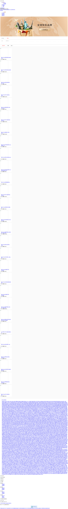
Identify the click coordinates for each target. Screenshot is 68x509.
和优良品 (41, 428)
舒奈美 (58, 428)
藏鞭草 (19, 452)
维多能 (10, 459)
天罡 (6, 418)
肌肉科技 (27, 406)
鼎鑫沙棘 (30, 419)
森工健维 (36, 454)
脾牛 (54, 429)
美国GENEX (3, 441)
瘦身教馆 (42, 401)
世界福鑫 (37, 453)
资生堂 (55, 415)
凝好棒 (38, 425)
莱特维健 (53, 425)
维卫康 (59, 455)
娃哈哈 (17, 449)
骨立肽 (32, 448)
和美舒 (8, 418)
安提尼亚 (9, 420)
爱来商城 (2, 38)
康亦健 (39, 430)
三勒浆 (6, 440)
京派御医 (19, 445)
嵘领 (50, 444)
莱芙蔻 (43, 423)
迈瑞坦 (60, 443)
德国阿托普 (65, 455)
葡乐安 (64, 441)
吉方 (35, 440)
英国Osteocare (30, 409)
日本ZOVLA (25, 425)
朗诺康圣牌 (24, 416)
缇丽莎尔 (45, 423)
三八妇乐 (60, 415)
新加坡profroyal (37, 452)
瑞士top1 (14, 459)
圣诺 (45, 436)
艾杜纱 (53, 411)
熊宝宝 (40, 406)
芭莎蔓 (6, 436)
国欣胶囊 (27, 440)
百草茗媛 (46, 435)
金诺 (36, 443)
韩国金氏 (35, 404)
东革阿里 (65, 449)
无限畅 (66, 430)
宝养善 (63, 453)
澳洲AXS (65, 426)
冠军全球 (8, 428)
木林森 (3, 443)
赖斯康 (4, 455)
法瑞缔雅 (47, 430)
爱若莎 (31, 420)
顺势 (26, 457)
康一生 (13, 421)
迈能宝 (20, 457)
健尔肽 (51, 430)
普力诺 (19, 407)
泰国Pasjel (31, 410)
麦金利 (7, 406)
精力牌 (47, 446)
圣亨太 (62, 446)
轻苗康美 (46, 420)
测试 (59, 435)
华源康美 (49, 421)
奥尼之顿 (54, 450)
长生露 (5, 428)
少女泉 (11, 444)
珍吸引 (42, 453)
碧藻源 (31, 426)
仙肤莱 (24, 404)
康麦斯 (29, 406)
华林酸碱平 (48, 419)
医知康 (47, 421)
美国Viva (10, 450)
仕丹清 (24, 455)
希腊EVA (49, 428)
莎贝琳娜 (9, 434)
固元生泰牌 (17, 439)
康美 (56, 429)
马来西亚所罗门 (61, 450)
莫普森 (34, 433)
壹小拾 (21, 435)
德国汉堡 (14, 438)
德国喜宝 (43, 418)
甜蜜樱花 (44, 415)
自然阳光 (44, 440)
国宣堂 (53, 445)
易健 (17, 410)
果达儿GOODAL (47, 414)
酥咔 (26, 429)
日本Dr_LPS (22, 457)
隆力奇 (51, 406)
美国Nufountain (65, 412)
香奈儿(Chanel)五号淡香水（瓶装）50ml (6, 257)
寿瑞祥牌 (51, 416)
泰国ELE (3, 410)
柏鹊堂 (35, 453)
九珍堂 (58, 423)
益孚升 (53, 429)
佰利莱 (51, 404)
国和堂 (64, 434)
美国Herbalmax (22, 423)
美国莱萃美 (57, 406)
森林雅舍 (58, 405)
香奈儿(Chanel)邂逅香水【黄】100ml (5, 132)
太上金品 (24, 414)
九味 (30, 448)
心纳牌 (47, 455)
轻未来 (49, 441)
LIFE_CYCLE (19, 426)
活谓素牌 (10, 443)
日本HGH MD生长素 (64, 438)
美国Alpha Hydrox (20, 414)
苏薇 (11, 410)
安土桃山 (18, 455)
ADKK (55, 434)
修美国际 (32, 443)
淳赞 (48, 444)
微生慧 (18, 443)
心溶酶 (42, 446)
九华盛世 (24, 420)
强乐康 (16, 436)
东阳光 (23, 433)
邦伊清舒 (54, 444)
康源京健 (21, 443)
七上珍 (34, 441)
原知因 (10, 441)
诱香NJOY (51, 414)
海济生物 (54, 414)
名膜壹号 (24, 428)
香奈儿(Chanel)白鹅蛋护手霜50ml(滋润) (5, 270)
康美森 (4, 448)
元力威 (55, 454)
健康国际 (3, 401)
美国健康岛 (28, 405)
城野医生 (55, 411)
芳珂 (33, 429)
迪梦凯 (3, 430)
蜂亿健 (28, 444)
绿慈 (62, 410)
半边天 (12, 452)
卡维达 (36, 425)
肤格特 (28, 423)
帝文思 (4, 412)
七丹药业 (3, 444)
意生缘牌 (15, 454)
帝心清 (24, 445)
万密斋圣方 (43, 441)
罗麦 (10, 423)
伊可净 (25, 449)
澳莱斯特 (46, 416)
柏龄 (34, 416)
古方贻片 (49, 435)
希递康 (60, 441)
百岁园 (24, 429)
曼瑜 (47, 423)
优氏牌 (51, 445)
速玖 (12, 448)
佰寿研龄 (12, 454)
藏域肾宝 (30, 450)
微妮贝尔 (65, 405)
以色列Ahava (22, 411)
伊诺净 (26, 426)
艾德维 (40, 441)
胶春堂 (45, 443)
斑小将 (38, 429)
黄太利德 (35, 418)
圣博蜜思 (4, 423)
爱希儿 (64, 401)
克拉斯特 (62, 429)
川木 (53, 441)
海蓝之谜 (28, 410)
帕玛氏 (20, 421)
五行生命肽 (20, 440)
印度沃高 (48, 452)
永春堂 (13, 430)
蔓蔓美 (42, 433)
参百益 (11, 429)
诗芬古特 (48, 433)
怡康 (34, 428)
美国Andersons (5, 454)
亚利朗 (41, 430)
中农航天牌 (47, 438)
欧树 (4, 424)
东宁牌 (44, 431)
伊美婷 (9, 412)
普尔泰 (47, 443)
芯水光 (13, 433)
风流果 (38, 428)
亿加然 (36, 439)
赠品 (12, 404)
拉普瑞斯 (9, 410)
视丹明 (57, 434)
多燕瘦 (22, 428)
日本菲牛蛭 (30, 431)
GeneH (40, 425)
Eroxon (49, 446)
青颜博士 (58, 436)
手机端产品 (40, 402)
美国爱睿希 (53, 406)
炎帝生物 (33, 420)
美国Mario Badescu (60, 409)
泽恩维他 (37, 457)
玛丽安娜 (14, 407)
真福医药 (64, 447)
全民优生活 (58, 445)
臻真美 (5, 434)
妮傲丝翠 (12, 411)
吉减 (32, 433)
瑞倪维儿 (36, 410)
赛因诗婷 (43, 405)
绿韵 (18, 434)
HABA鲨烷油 (18, 402)
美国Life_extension (7, 416)
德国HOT (36, 445)
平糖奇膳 (60, 416)
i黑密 (66, 450)
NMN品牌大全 (65, 439)
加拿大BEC (9, 414)
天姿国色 (4, 405)
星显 (17, 429)
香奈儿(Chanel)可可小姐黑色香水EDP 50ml (5, 195)
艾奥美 (50, 454)
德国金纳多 (29, 439)
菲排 (26, 438)
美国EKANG (47, 459)
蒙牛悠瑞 (52, 450)
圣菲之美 (52, 421)
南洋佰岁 (40, 457)
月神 (50, 436)
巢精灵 (35, 431)
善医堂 (15, 453)
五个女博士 (7, 457)
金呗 (63, 433)
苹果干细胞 (18, 424)
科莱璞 (39, 445)
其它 (10, 412)
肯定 (48, 416)
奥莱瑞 (29, 454)
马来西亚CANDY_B (40, 444)
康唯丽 (4, 453)
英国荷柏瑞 (33, 409)
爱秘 (37, 430)
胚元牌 (3, 429)
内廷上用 (25, 447)
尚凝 (7, 424)
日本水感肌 (16, 415)
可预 (6, 423)
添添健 (42, 429)
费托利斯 (3, 446)
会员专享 (3, 13)
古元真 (33, 407)
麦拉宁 (60, 423)
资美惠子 (46, 404)
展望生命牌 (26, 431)
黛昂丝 (62, 423)
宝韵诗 (36, 459)
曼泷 (10, 453)
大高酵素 (33, 410)
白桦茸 (12, 9)
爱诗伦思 (22, 420)
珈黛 (52, 419)
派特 (42, 431)
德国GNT (15, 431)
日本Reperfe (18, 411)
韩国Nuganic (23, 410)
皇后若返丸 (23, 440)
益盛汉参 (8, 447)
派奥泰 (21, 454)
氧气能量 (51, 448)
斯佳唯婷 (13, 412)
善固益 (59, 457)
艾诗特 (18, 446)
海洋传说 (50, 401)
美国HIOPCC (18, 454)
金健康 (54, 419)
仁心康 (49, 436)
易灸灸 (12, 443)
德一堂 (4, 431)
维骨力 (14, 9)
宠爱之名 (13, 406)
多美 (30, 457)
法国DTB (21, 415)
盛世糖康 (32, 418)
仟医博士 (48, 453)
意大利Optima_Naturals (59, 458)
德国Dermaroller (30, 414)
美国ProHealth (7, 441)
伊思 (34, 411)
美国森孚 (40, 420)
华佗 (16, 435)
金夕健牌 (21, 416)
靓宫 (27, 424)
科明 (48, 434)
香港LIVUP (32, 458)
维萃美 (50, 410)
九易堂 (46, 431)
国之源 (5, 429)
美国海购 (8, 455)
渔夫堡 (5, 406)
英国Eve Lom (6, 410)
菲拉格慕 (32, 402)
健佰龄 (22, 406)
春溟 (6, 429)
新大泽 (54, 407)
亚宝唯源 (26, 446)
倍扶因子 (31, 434)
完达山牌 (15, 446)
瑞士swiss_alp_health (38, 436)
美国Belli (42, 409)
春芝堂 (39, 439)
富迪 (18, 410)
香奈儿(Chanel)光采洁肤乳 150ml (5, 344)
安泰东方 (29, 447)
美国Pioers (21, 455)
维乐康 (66, 457)
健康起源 (58, 407)
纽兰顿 (40, 407)
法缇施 (4, 420)
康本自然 (36, 449)
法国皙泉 (10, 407)
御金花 (33, 430)
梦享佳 (40, 429)
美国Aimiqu (37, 450)
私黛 (20, 438)
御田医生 (50, 440)
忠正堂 (54, 435)
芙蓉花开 (31, 430)
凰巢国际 (20, 429)
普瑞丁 (33, 404)
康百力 (37, 455)
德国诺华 (49, 424)
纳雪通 (40, 453)
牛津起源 (8, 453)
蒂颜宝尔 (21, 447)
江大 (22, 443)
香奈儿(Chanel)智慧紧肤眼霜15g (5, 182)
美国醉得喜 (29, 418)
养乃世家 (42, 443)
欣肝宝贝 (11, 426)
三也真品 (8, 430)
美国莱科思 (6, 404)
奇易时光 (15, 430)
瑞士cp (14, 426)
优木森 (51, 433)
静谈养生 (12, 446)
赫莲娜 (46, 406)
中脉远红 (17, 425)
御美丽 (30, 423)
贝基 (2, 431)
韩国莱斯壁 (25, 423)
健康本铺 (17, 440)
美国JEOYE (16, 452)
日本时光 (27, 441)
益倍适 (24, 424)
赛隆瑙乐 (60, 438)
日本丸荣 (63, 415)
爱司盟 (22, 424)
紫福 (37, 418)
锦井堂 (24, 450)
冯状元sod (46, 439)
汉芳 (15, 406)
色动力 (22, 446)
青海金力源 (48, 449)
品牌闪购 (3, 14)
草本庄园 (66, 423)
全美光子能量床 (33, 424)
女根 (49, 426)
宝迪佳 (32, 445)
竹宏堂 (25, 441)
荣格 (15, 449)
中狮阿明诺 (37, 440)
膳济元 (3, 458)
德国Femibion (37, 409)
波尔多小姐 (53, 458)
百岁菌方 (28, 457)
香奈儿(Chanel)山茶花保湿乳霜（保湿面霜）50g (6, 145)
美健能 (62, 407)
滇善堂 (53, 431)
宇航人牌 (56, 440)
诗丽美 (40, 431)
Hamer (3, 426)
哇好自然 (41, 448)
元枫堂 (28, 449)
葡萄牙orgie (41, 445)
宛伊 (15, 429)
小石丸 (46, 454)
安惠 (18, 405)
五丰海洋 (51, 431)
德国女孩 (59, 401)
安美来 (49, 404)
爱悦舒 (17, 431)
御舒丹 (27, 418)
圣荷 (6, 401)
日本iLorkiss (30, 455)
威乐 (34, 421)
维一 (35, 423)
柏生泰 (22, 448)
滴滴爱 (38, 434)
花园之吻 (22, 444)
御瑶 (32, 419)
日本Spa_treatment (57, 414)
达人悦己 (25, 430)
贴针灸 (50, 420)
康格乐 (29, 448)
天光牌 (42, 407)
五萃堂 (53, 448)
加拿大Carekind (32, 453)
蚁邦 (13, 429)
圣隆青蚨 (47, 426)
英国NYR (47, 409)
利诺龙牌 (45, 452)
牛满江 (62, 447)
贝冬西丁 (8, 431)
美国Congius (26, 455)
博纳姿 (44, 404)
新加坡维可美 (36, 446)
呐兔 (59, 436)
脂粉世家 (53, 449)
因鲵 (32, 450)
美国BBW (39, 411)
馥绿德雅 (13, 424)
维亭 (34, 407)
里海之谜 (26, 404)
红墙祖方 (61, 457)
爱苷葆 (36, 441)
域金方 (29, 433)
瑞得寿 (10, 447)
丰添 (45, 425)
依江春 (17, 420)
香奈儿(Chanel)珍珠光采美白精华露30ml (6, 70)
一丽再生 (49, 445)
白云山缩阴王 (19, 430)
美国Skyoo (16, 458)
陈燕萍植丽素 (64, 404)
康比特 (12, 407)
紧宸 (14, 429)
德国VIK (6, 453)
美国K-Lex (32, 457)
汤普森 (29, 416)
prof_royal (25, 436)
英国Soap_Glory (50, 411)
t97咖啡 (45, 438)
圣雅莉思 (25, 407)
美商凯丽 (27, 439)
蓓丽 (41, 406)
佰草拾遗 (23, 431)
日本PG (12, 453)
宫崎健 (31, 454)
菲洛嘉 (48, 402)
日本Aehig (37, 458)
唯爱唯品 (59, 434)
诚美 (47, 405)
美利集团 (28, 430)
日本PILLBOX (12, 425)
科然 (18, 429)
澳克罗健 (52, 436)
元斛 (6, 445)
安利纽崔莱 (57, 402)
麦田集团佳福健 (13, 445)
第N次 (40, 450)
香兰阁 (19, 423)
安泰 (30, 416)
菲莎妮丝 (30, 407)
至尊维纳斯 (14, 439)
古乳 (21, 430)
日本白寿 (55, 438)
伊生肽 (11, 430)
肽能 (45, 405)
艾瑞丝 (14, 401)
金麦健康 (66, 434)
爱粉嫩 (62, 434)
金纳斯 (7, 421)
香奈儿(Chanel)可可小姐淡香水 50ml (5, 394)
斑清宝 (5, 430)
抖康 (19, 431)
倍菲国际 (56, 433)
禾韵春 (16, 444)
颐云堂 (54, 433)
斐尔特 (47, 436)
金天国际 (12, 414)
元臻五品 (12, 450)
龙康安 (14, 452)
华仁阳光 (14, 435)
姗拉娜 (55, 401)
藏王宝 (64, 446)
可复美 (40, 419)
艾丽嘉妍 (20, 406)
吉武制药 (22, 445)
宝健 (61, 406)
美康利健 (18, 421)
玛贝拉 (12, 401)
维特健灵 (48, 429)
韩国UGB (50, 402)
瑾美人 (51, 449)
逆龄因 (46, 449)
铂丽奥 (60, 406)
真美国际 (57, 447)
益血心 (48, 454)
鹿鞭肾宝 (51, 434)
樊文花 (25, 406)
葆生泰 (44, 455)
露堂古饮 (13, 440)
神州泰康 (6, 420)
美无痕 (62, 401)
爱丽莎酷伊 (63, 411)
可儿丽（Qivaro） (32, 436)
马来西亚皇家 (57, 443)
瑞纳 (38, 406)
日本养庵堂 (9, 452)
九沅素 (3, 435)
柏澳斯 (41, 454)
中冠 (43, 424)
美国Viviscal (24, 419)
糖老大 (33, 444)
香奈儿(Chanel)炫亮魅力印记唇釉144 (5, 207)
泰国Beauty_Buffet (26, 411)
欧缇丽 (16, 421)
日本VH (42, 440)
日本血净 (44, 426)
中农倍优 (28, 450)
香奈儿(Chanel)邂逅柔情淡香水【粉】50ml (5, 382)
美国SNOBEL (22, 449)
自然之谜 (35, 402)
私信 (36, 424)
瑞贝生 (11, 431)
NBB (60, 428)
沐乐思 (58, 411)
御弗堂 (42, 439)
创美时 (20, 405)
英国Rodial (57, 410)
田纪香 (5, 438)
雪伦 (37, 401)
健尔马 (20, 446)
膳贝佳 (35, 443)
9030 (7, 445)
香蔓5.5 (6, 405)
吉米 (6, 424)
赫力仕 (42, 447)
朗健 (36, 428)
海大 (60, 407)
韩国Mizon (63, 402)
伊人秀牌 (24, 418)
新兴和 (47, 425)
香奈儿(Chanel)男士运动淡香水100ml (5, 245)
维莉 (44, 425)
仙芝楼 (23, 436)
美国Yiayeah (40, 458)
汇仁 (14, 449)
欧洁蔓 (39, 405)
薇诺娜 (64, 423)
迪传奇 (61, 424)
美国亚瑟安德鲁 (10, 419)
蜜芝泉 (42, 425)
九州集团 (56, 446)
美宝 (11, 423)
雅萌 (8, 425)
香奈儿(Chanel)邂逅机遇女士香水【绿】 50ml (5, 108)
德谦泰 (29, 453)
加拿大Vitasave (31, 449)
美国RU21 (53, 416)
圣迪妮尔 (65, 421)
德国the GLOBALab (50, 457)
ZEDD (58, 424)
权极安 (24, 446)
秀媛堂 (8, 405)
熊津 (54, 423)
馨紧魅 (34, 450)
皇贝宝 (19, 450)
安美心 (16, 443)
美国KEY (66, 428)
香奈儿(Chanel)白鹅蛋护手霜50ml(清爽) (5, 295)
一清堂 (58, 419)
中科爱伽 (59, 448)
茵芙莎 (56, 424)
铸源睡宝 (16, 434)
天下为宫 (15, 425)
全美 (10, 424)
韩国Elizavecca (40, 418)
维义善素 (12, 438)
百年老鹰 (37, 438)
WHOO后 (26, 414)
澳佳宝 (10, 418)
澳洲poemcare (25, 458)
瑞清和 (21, 450)
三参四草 (49, 447)
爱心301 (27, 420)
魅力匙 (53, 401)
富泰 (30, 425)
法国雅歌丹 (22, 401)
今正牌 (66, 441)
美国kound (39, 459)
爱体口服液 (47, 440)
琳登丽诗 (18, 416)
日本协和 (4, 450)
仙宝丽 (17, 407)
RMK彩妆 (66, 409)
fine (53, 434)
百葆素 (10, 446)
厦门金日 (23, 409)
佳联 (54, 457)
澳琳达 (20, 444)
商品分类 (1, 10)
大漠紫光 (51, 446)
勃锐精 (28, 407)
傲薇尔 (63, 405)
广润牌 (24, 452)
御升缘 (26, 421)
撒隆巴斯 (64, 418)
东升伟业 (52, 409)
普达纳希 (56, 444)
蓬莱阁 (33, 431)
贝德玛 (12, 418)
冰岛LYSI (7, 411)
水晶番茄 (35, 429)
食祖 (60, 452)
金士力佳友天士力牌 (12, 405)
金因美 (35, 430)
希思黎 (19, 404)
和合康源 (46, 410)
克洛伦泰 (62, 445)
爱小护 (65, 453)
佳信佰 (60, 419)
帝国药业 (4, 436)
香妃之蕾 (18, 435)
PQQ (10, 9)
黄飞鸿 (36, 434)
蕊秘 (26, 428)
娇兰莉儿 (66, 402)
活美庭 (5, 421)
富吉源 (46, 433)
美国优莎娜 (44, 401)
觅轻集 (44, 450)
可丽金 (27, 419)
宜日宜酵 (56, 449)
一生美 (63, 421)
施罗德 (40, 424)
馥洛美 (31, 438)
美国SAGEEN (58, 453)
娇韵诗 (39, 410)
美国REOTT (54, 447)
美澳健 (31, 405)
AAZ (22, 458)
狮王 (57, 418)
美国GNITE (7, 450)
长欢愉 (6, 455)
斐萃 (35, 458)
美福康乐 (52, 454)
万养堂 (44, 435)
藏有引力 (63, 444)
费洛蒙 (33, 401)
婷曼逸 (40, 433)
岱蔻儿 (9, 424)
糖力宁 (19, 438)
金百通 (50, 438)
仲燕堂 (59, 440)
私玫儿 (34, 449)
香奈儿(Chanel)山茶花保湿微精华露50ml (6, 282)
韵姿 (47, 444)
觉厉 (6, 446)
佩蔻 (42, 430)
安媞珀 (6, 415)
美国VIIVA (43, 434)
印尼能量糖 (9, 433)
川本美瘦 (59, 429)
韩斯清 (64, 410)
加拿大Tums (5, 414)
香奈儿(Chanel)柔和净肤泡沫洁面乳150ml (6, 58)
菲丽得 (57, 401)
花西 (44, 419)
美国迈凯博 (57, 454)
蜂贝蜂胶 (10, 440)
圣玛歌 (52, 420)
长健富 (38, 443)
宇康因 (11, 448)
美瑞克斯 (11, 402)
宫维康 (23, 430)
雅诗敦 (20, 410)
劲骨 (50, 407)
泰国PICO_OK (27, 402)
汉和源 (55, 441)
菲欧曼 (30, 445)
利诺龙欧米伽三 (10, 439)
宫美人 (61, 453)
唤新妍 (42, 415)
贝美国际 (6, 444)
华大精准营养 (34, 455)
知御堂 (16, 457)
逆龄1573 (44, 448)
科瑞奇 (15, 412)
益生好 (43, 438)
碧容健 (17, 453)
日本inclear (59, 425)
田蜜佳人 (34, 445)
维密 (58, 435)
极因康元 (5, 443)
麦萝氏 (14, 436)
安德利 (40, 443)
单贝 (43, 444)
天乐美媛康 (41, 449)
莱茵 (13, 404)
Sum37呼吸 (32, 411)
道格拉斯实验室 (44, 421)
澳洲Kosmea (31, 412)
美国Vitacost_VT (55, 418)
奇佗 (35, 416)
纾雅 (27, 429)
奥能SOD (61, 404)
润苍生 (45, 444)
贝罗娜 (62, 430)
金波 (9, 429)
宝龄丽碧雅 (50, 415)
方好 (49, 430)
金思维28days (16, 419)
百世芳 (26, 424)
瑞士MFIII (44, 406)
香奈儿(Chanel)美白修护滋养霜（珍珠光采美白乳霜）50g (6, 170)
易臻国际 (56, 435)
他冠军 (5, 457)
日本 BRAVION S (40, 455)
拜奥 (57, 425)
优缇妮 (18, 444)
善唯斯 (7, 434)
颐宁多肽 (64, 450)
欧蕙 (59, 424)
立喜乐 (27, 416)
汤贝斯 (22, 438)
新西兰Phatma (52, 452)
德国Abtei (62, 416)
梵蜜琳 (5, 426)
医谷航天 (34, 459)
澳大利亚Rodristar (50, 455)
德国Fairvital (54, 453)
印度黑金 (29, 443)
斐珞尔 (42, 424)
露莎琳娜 (37, 426)
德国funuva (26, 454)
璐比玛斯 (12, 434)
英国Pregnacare (12, 409)
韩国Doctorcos (20, 409)
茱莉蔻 (37, 405)
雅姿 (38, 423)
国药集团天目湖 (16, 450)
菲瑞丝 (7, 425)
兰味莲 (29, 412)
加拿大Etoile (62, 449)
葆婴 (40, 404)
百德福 (54, 428)
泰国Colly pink (14, 410)
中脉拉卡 (14, 420)
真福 (12, 431)
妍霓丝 (61, 402)
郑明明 (56, 405)
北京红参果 (16, 447)
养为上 (52, 444)
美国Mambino (55, 409)
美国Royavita (19, 458)
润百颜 (55, 421)
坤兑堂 (62, 443)
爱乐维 (65, 419)
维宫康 (56, 428)
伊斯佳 (5, 407)
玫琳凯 (8, 401)
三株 (40, 440)
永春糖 (28, 428)
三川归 (5, 435)
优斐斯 (39, 421)
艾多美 (6, 412)
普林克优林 (53, 440)
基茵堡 (16, 455)
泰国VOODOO (39, 416)
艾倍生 (52, 439)
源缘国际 (59, 449)
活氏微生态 (34, 438)
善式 (60, 445)
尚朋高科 (48, 431)
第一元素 (51, 405)
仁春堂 (28, 458)
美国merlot (64, 414)
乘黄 (39, 452)
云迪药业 (54, 446)
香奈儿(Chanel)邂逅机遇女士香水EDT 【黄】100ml (5, 307)
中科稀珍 (62, 452)
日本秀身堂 (21, 418)
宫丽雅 (57, 426)
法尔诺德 (17, 412)
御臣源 (27, 433)
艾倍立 (46, 434)
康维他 (11, 406)
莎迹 (14, 434)
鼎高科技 (51, 453)
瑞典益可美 (8, 444)
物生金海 (55, 431)
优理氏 (27, 435)
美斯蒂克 (55, 436)
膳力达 (60, 446)
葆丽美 (41, 421)
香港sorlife (21, 452)
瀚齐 (4, 440)
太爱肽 (54, 405)
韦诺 (66, 440)
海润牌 (39, 448)
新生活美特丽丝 (5, 419)
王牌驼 (55, 425)
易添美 (37, 415)
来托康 (14, 443)
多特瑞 (45, 412)
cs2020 (61, 426)
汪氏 (21, 436)
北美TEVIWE (31, 459)
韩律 (7, 412)
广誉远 (46, 428)
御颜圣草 (55, 430)
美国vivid (39, 401)
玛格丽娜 (35, 415)
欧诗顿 (29, 404)
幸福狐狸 (22, 434)
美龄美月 (51, 426)
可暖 (13, 423)
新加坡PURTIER (63, 425)
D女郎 (55, 426)
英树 (47, 424)
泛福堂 (61, 455)
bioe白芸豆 (32, 435)
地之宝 (7, 458)
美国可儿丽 (28, 436)
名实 (30, 433)
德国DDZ (13, 457)
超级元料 (23, 454)
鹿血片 (32, 429)
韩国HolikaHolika (44, 402)
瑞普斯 (33, 421)
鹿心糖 (14, 458)
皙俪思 (14, 414)
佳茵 (56, 419)
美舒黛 (65, 420)
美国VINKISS (53, 459)
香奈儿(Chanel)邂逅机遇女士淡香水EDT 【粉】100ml (6, 232)
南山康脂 (21, 431)
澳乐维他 (16, 428)
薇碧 (39, 428)
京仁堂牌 (15, 418)
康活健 (28, 459)
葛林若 (22, 421)
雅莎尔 (46, 419)
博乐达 (40, 423)
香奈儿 (37, 402)
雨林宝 (56, 407)
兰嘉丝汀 (26, 415)
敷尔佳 (38, 424)
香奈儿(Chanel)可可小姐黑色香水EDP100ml (5, 120)
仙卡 (55, 416)
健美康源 (49, 443)
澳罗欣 (8, 440)
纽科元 (44, 445)
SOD (2, 9)
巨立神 (65, 431)
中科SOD (7, 438)
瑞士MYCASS (44, 458)
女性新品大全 (13, 441)
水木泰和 (29, 435)
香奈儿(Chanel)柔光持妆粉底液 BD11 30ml (5, 83)
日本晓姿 (10, 435)
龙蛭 (5, 446)
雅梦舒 (36, 412)
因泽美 (52, 424)
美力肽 (46, 429)
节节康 (25, 443)
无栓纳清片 (33, 440)
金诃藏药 (66, 443)
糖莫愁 (10, 438)
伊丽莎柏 (29, 426)
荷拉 (55, 402)
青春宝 (62, 418)
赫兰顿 (53, 426)
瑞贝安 (52, 428)
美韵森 (64, 430)
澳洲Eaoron (34, 414)
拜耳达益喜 (62, 436)
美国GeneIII (32, 447)
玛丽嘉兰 (47, 412)
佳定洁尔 (19, 415)
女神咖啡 (56, 439)
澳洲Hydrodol (34, 419)
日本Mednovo (7, 459)
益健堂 (46, 453)
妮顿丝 (61, 421)
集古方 (65, 433)
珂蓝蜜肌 (41, 426)
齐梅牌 (21, 441)
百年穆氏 (8, 448)
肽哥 (64, 429)
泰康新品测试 (24, 439)
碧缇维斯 (14, 444)
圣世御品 (38, 420)
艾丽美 (27, 409)
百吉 (48, 448)
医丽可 (31, 446)
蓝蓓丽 (26, 410)
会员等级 (4, 3)
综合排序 (3, 45)
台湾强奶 (40, 447)
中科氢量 (49, 439)
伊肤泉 (53, 415)
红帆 (15, 440)
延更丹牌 (64, 440)
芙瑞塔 (60, 430)
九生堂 (30, 428)
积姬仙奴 (21, 402)
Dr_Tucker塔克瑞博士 (18, 448)
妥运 (19, 419)
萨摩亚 (24, 415)
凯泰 (60, 440)
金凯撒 (46, 445)
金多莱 (51, 441)
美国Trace (46, 448)
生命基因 (40, 438)
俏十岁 (40, 409)
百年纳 (40, 446)
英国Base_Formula (42, 410)
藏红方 (25, 438)
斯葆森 (9, 449)
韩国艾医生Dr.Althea (42, 414)
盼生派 (60, 454)
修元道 (65, 454)
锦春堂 (44, 449)
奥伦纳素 (46, 411)
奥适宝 (17, 414)
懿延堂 (58, 438)
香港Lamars (43, 416)
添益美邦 (61, 433)
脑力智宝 (10, 457)
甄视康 (65, 435)
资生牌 (59, 444)
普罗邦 (57, 416)
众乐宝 (26, 445)
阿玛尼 (59, 439)
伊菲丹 (25, 435)
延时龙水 (62, 454)
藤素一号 (27, 443)
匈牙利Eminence (26, 412)
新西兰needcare (11, 458)
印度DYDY (65, 445)
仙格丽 (55, 410)
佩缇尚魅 (30, 421)
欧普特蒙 (31, 406)
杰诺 (25, 409)
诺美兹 (60, 447)
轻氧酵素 (43, 420)
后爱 (26, 444)
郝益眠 (19, 441)
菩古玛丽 (23, 402)
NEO (36, 444)
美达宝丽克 (42, 436)
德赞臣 (11, 421)
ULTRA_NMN (23, 426)
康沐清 (50, 459)
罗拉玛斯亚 (9, 415)
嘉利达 (21, 407)
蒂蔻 (3, 421)
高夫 (49, 407)
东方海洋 (21, 404)
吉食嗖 (61, 435)
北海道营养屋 (48, 418)
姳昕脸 (3, 424)
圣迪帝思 (63, 420)
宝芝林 (25, 444)
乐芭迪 (28, 425)
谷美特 (43, 452)
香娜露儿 (11, 416)
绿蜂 (21, 433)
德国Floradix (8, 409)
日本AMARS (30, 441)
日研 (53, 430)
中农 (48, 420)
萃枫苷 (3, 439)
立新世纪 (30, 401)
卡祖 (11, 433)
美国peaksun (50, 458)
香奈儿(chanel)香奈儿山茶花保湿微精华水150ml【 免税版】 (6, 320)
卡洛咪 (10, 428)
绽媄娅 (30, 424)
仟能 (6, 430)
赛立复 (32, 425)
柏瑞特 (31, 404)
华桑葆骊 (58, 421)
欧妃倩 (59, 426)
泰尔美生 (62, 441)
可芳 (15, 426)
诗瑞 (5, 401)
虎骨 (14, 447)
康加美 (33, 416)
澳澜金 (59, 404)
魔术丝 (25, 448)
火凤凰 (3, 438)
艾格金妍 (61, 414)
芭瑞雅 (14, 428)
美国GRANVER (55, 455)
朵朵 (18, 428)
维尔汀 (42, 404)
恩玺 (57, 457)
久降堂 (26, 450)
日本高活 (45, 447)
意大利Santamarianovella (57, 412)
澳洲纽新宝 (9, 436)
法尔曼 (17, 404)
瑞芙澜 (4, 425)
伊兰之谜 (16, 441)
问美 (22, 441)
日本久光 (61, 439)
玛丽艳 (51, 419)
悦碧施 (29, 415)
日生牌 (17, 418)
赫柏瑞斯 (42, 459)
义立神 (5, 445)
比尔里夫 (60, 410)
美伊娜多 (49, 406)
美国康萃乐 (38, 404)
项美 (58, 446)
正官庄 (54, 424)
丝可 (47, 441)
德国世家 (45, 409)
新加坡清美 (55, 452)
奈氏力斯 (16, 405)
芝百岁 (51, 423)
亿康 (38, 431)
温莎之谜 (53, 410)
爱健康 (38, 433)
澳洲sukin (14, 402)
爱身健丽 (7, 407)
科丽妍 (15, 404)
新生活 (41, 405)
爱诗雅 (7, 426)
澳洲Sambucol (34, 426)
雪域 (63, 435)
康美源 (48, 410)
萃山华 (27, 448)
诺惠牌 (30, 444)
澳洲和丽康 (19, 436)
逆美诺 (19, 453)
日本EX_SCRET (21, 425)
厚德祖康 (58, 452)
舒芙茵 (56, 457)
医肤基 (38, 407)
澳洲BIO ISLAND (4, 409)
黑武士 (44, 459)
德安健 (18, 457)
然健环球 (48, 401)
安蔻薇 (63, 419)
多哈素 (51, 418)
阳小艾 (44, 453)
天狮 (54, 404)
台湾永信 (43, 454)
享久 (5, 433)
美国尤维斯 (64, 406)
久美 (25, 457)
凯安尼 (64, 407)
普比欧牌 (63, 431)
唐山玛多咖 (49, 450)
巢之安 (37, 431)
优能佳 (64, 428)
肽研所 (52, 435)
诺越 (45, 455)
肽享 (27, 447)
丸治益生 (10, 445)
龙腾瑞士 (66, 429)
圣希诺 (20, 433)
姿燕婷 (12, 428)
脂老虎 (58, 420)
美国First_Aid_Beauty (7, 402)
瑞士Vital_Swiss (18, 459)
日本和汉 (12, 436)
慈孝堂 (51, 429)
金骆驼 (37, 448)
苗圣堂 (14, 448)
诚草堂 (61, 431)
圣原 (13, 419)
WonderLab (44, 430)
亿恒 (59, 431)
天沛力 (12, 459)
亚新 (4, 415)
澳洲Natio (43, 412)
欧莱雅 (25, 434)
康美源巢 (36, 421)
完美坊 (10, 401)
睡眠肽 (8, 9)
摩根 (16, 433)
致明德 (4, 404)
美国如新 (19, 401)
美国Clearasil (15, 411)
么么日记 (45, 424)
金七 (40, 439)
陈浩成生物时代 (36, 447)
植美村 (49, 405)
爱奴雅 (34, 406)
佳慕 (53, 420)
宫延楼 (17, 438)
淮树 (16, 426)
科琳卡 (36, 420)
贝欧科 (42, 450)
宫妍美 (41, 452)
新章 (52, 407)
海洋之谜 (36, 406)
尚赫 (16, 416)
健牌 (9, 411)
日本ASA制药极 (27, 452)
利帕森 (65, 452)
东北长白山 (12, 449)
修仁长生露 (7, 435)
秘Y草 (63, 455)
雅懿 (22, 429)
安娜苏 (30, 402)
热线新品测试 (6, 439)
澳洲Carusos (14, 416)
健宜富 (47, 447)
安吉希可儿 (53, 402)
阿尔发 (35, 444)
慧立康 (24, 421)
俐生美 (36, 407)
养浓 (55, 448)
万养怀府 (34, 448)
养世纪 (35, 457)
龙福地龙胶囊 (33, 439)
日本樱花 (40, 415)
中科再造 (46, 450)
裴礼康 (30, 411)
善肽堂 (56, 423)
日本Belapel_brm (32, 452)
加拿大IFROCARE (12, 455)
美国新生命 (50, 425)
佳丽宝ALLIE (32, 415)
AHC (20, 428)
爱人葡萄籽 (33, 423)
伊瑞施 (65, 436)
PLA (32, 438)
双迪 (52, 423)
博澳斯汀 (47, 407)
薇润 (8, 429)
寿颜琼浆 (8, 423)
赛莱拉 (9, 406)
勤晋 (32, 441)
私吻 (25, 433)
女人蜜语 (25, 405)
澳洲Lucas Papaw (26, 401)
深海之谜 (55, 420)
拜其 (28, 445)
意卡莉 (63, 458)
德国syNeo (57, 415)
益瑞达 (33, 446)
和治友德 (52, 438)
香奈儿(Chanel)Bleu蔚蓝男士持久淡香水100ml (6, 220)
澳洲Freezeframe (39, 412)
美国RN (20, 434)
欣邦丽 (44, 433)
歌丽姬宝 (47, 415)
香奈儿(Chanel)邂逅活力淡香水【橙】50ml (5, 357)
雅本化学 (5, 458)
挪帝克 (23, 407)
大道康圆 (34, 434)
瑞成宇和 (38, 419)
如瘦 (5, 425)
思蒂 (20, 424)
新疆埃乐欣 (4, 447)
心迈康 (23, 447)
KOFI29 (59, 433)
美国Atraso (56, 459)
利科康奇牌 (29, 440)
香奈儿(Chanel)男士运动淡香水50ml (6, 157)
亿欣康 (5, 418)
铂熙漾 (17, 445)
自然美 (42, 419)
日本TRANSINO (51, 412)
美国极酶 (60, 418)
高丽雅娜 (61, 412)
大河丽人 (65, 416)
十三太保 (19, 420)
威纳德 (63, 426)
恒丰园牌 (64, 457)
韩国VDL (35, 401)
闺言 (51, 447)
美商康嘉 (33, 454)
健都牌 (45, 418)
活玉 (9, 426)
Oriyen (3, 428)
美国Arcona (16, 409)
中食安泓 (28, 438)
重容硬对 (42, 435)
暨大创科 (22, 419)
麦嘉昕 (38, 441)
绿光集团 (43, 457)
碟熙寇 (23, 453)
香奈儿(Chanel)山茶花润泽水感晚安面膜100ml (6, 370)
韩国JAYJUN (12, 415)
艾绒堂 (7, 443)
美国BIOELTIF (25, 459)
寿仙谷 (44, 428)
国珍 (35, 405)
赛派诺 (12, 447)
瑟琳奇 (30, 458)
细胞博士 (61, 405)
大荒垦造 (21, 459)
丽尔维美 (34, 425)
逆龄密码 (57, 450)
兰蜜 (18, 447)
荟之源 (55, 445)
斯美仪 (61, 444)
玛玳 (29, 420)
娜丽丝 (50, 409)
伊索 (28, 421)
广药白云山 (52, 443)
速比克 (62, 428)
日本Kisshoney (26, 453)
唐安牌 (20, 449)
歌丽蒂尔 (58, 430)
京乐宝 (23, 435)
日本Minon (60, 411)
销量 (8, 45)
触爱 (54, 443)
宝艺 (34, 412)
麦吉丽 (37, 423)
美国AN (9, 421)
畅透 (64, 443)
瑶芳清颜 (15, 423)
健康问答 (3, 15)
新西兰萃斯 (46, 457)
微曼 (61, 419)
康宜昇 (8, 446)
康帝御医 (32, 428)
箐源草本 (29, 429)
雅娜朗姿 (17, 401)
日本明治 (20, 439)
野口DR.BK (37, 414)
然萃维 (66, 407)
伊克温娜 (12, 420)
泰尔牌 (21, 453)
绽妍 (56, 421)
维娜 (17, 423)
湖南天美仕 (39, 435)
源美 (19, 418)
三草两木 (65, 458)
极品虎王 (40, 434)
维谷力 (29, 446)
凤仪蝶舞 (60, 420)
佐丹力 (49, 423)
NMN (1, 9)
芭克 (41, 416)
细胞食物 (17, 406)
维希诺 (57, 448)
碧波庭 (44, 429)
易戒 (12, 435)
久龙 (49, 434)
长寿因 (44, 439)
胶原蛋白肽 (5, 9)
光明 (47, 428)
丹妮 (38, 446)
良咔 (14, 433)
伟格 (57, 429)
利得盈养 (6, 452)
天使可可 (47, 458)
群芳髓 (6, 431)
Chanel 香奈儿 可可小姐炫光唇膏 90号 (6, 332)
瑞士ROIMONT (9, 454)
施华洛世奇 (9, 404)
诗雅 (18, 419)
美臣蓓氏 (65, 415)
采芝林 (38, 449)
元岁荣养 (57, 441)
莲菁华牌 (6, 448)
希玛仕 (64, 409)
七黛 (57, 431)
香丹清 (62, 440)
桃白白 (29, 434)
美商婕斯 (44, 407)
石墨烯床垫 (35, 435)
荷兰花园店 (43, 411)
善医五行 (39, 454)
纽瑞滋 (56, 404)
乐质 (6, 433)
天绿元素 (54, 439)
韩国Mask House (21, 412)
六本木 (18, 433)
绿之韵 (53, 404)
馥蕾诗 (37, 411)
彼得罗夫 (23, 405)
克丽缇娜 (33, 405)
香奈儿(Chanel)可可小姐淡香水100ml (5, 95)
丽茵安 (46, 441)
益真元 (27, 434)
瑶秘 (39, 426)
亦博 (41, 411)
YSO (52, 433)
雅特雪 (15, 424)
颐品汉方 (44, 446)
